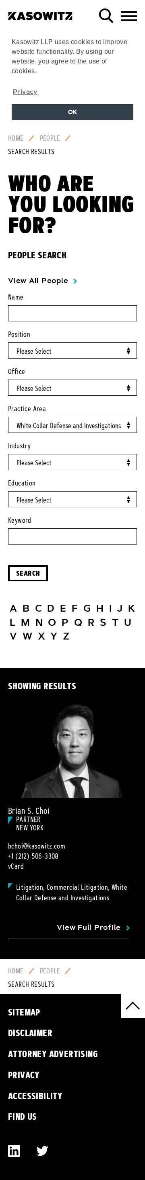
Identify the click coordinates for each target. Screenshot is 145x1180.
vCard (16, 866)
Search (28, 573)
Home (16, 138)
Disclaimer (30, 1033)
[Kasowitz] (40, 12)
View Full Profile (89, 927)
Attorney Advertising (53, 1054)
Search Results (31, 151)
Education (22, 483)
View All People (38, 280)
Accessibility (35, 1096)
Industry (19, 445)
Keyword (19, 520)
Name (16, 297)
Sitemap (24, 1012)
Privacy (24, 1075)
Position (19, 334)
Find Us (22, 1116)
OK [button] (72, 112)
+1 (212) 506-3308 (33, 856)
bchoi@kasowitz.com (36, 846)
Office (16, 371)
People (50, 138)
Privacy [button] (25, 91)
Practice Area (27, 408)
